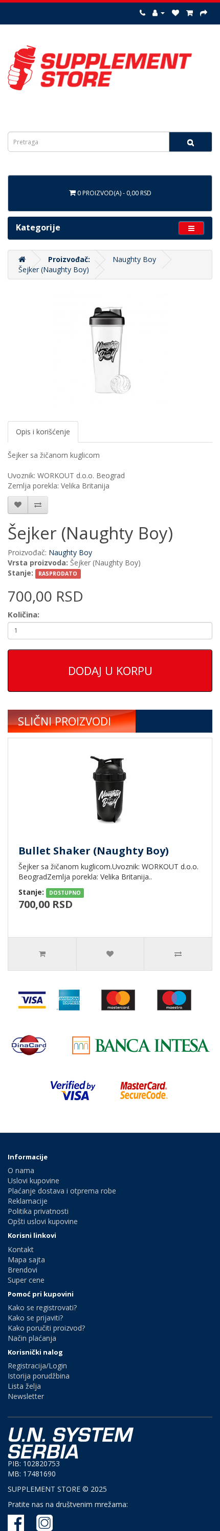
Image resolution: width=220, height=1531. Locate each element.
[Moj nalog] (158, 12)
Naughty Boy (134, 259)
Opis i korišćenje (43, 431)
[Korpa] (189, 12)
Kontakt (21, 1249)
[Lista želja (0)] (175, 12)
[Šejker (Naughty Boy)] (110, 350)
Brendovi (22, 1270)
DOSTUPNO (65, 892)
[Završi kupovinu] (203, 12)
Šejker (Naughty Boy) (53, 269)
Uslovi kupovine (33, 1180)
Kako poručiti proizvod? (46, 1328)
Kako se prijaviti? (35, 1317)
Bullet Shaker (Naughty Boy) (93, 851)
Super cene (26, 1280)
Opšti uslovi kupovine (43, 1221)
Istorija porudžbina (39, 1376)
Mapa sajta (26, 1259)
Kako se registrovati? (42, 1307)
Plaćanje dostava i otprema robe (62, 1191)
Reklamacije (28, 1201)
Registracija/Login (37, 1365)
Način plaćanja (32, 1338)
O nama (21, 1170)
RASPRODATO (57, 573)
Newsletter (26, 1396)
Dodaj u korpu (110, 670)
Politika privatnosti (38, 1211)
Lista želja (24, 1386)
